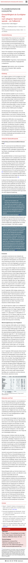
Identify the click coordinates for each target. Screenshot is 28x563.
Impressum (20, 561)
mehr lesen (14, 509)
